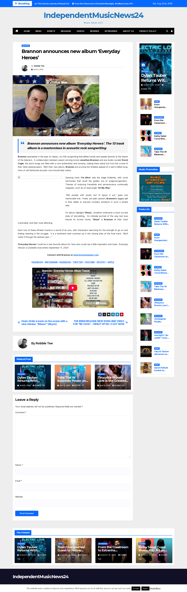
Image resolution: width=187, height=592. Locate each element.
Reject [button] (145, 588)
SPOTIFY (101, 262)
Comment (20, 412)
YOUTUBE (90, 262)
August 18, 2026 (149, 555)
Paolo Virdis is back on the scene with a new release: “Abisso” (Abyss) (44, 323)
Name (19, 465)
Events (51, 31)
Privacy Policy (147, 31)
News (38, 31)
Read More (155, 588)
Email (18, 481)
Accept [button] (136, 588)
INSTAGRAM (51, 262)
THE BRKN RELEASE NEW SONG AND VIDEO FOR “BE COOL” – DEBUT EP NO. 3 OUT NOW (98, 323)
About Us (128, 31)
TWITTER (78, 262)
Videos (80, 31)
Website (19, 496)
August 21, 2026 (68, 555)
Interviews (111, 31)
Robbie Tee (39, 66)
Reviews (94, 31)
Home (27, 31)
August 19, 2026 (108, 555)
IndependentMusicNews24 (93, 15)
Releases (66, 31)
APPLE (111, 262)
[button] (167, 31)
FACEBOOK (37, 262)
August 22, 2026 (151, 85)
